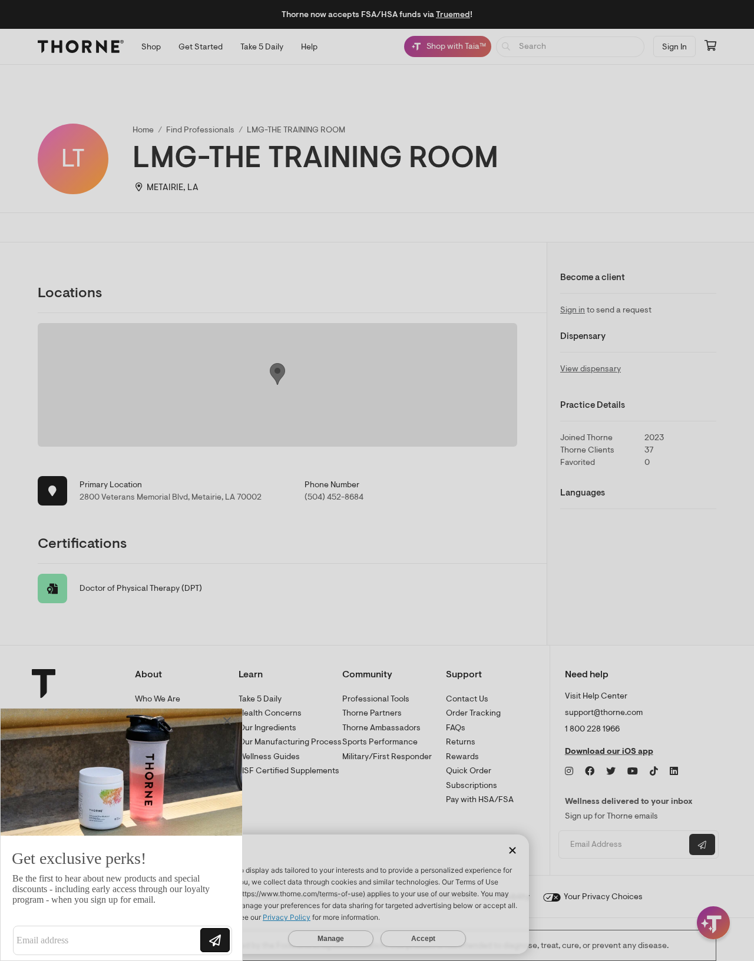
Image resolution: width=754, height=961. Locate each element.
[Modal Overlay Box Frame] (121, 834)
